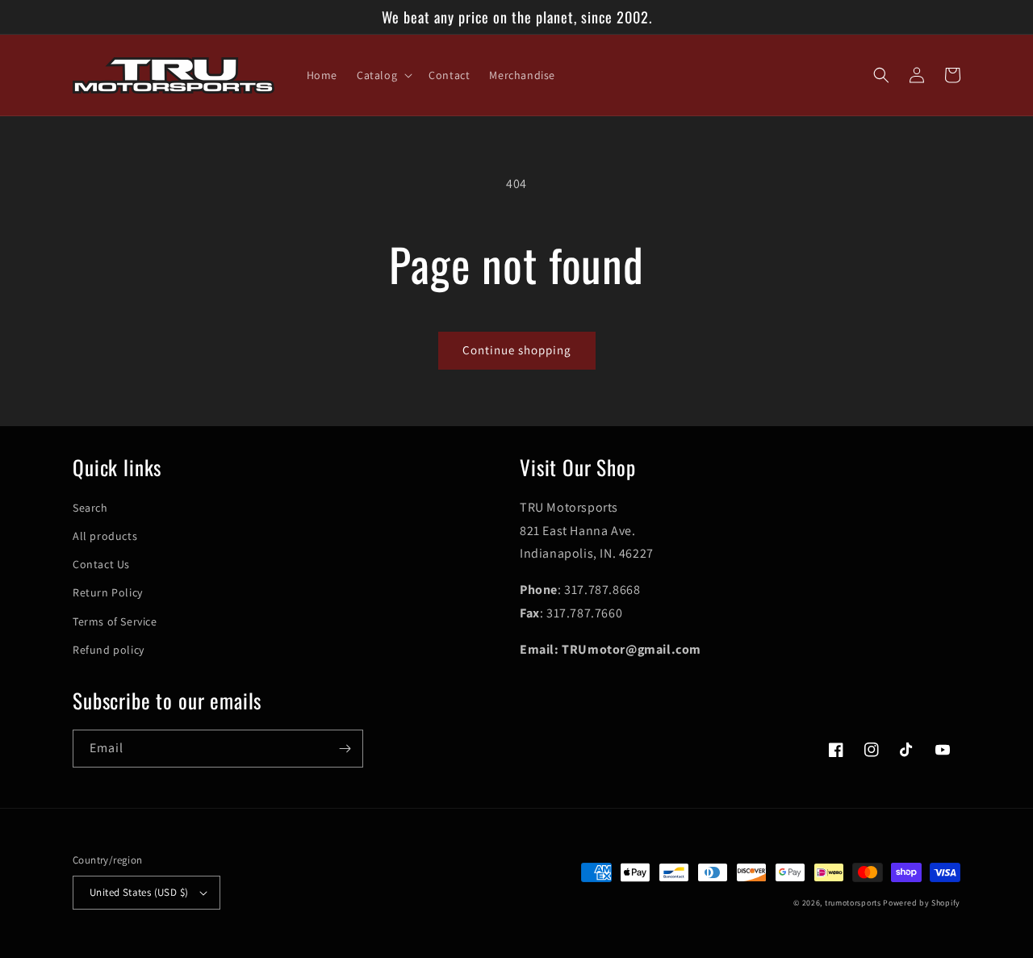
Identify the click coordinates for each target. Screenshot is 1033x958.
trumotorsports (853, 902)
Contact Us (101, 564)
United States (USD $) (139, 892)
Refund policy (108, 649)
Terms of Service (115, 621)
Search (90, 507)
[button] (383, 75)
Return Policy (108, 592)
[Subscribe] (344, 749)
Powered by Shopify (921, 902)
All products (105, 536)
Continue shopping (516, 350)
